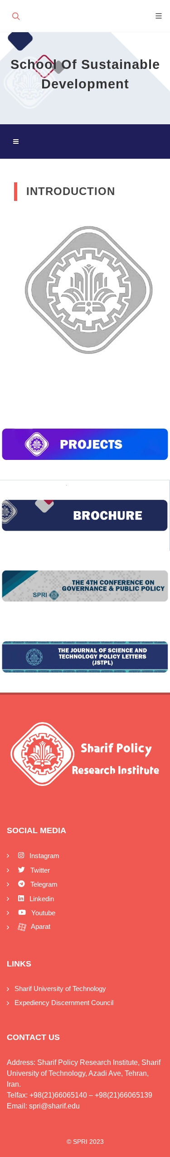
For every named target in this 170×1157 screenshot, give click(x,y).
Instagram (43, 855)
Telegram (43, 884)
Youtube (42, 913)
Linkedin (41, 899)
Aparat (39, 926)
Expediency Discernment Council (64, 1002)
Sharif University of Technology (60, 988)
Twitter (39, 870)
